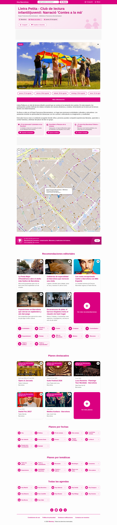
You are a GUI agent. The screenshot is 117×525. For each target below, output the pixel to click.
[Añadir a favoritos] (98, 44)
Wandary (51, 521)
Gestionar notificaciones (65, 517)
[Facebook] (60, 510)
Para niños (22, 87)
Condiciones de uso (34, 517)
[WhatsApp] (51, 510)
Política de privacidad (49, 517)
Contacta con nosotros (82, 517)
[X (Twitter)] (65, 510)
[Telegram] (56, 510)
